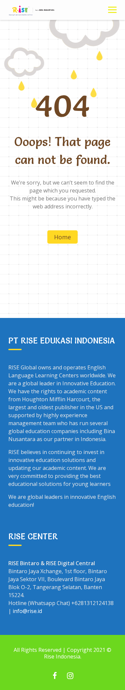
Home (62, 237)
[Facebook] (55, 676)
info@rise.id (27, 611)
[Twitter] (70, 676)
